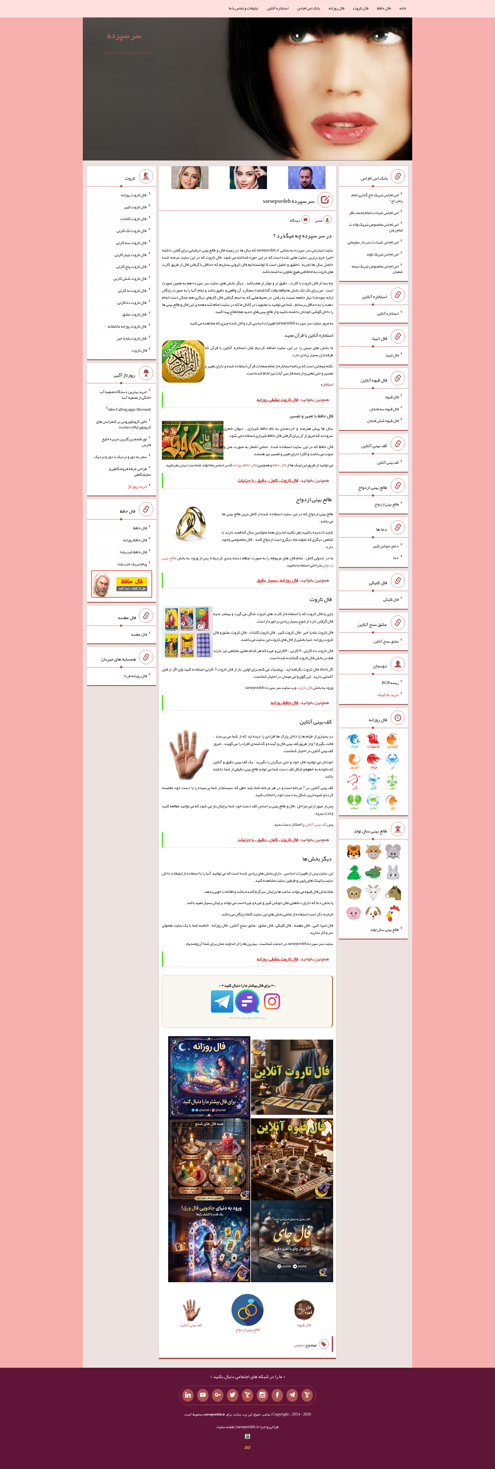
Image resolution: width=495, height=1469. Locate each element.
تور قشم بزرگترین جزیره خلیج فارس (126, 442)
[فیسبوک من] (277, 1395)
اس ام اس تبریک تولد (382, 254)
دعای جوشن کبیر (386, 546)
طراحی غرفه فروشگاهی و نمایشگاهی (130, 471)
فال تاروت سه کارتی (131, 243)
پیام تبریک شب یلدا (132, 564)
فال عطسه (139, 634)
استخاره (327, 384)
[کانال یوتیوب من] (203, 1395)
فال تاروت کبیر (135, 207)
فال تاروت (360, 8)
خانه (402, 8)
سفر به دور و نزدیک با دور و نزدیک (120, 457)
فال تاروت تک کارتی (132, 231)
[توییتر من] (232, 1395)
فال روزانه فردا (135, 676)
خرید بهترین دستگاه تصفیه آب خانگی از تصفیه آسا (125, 394)
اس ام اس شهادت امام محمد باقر (374, 212)
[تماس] (247, 1395)
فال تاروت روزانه (134, 195)
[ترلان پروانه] (248, 179)
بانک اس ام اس (308, 8)
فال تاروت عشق (134, 314)
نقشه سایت (225, 1427)
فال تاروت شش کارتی (130, 278)
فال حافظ (384, 8)
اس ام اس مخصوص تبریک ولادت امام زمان (376, 227)
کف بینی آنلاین (316, 824)
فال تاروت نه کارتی (132, 290)
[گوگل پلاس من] (217, 1395)
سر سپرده (124, 35)
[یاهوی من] (307, 1395)
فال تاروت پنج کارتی (131, 266)
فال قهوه (392, 397)
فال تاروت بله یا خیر (132, 338)
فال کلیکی (391, 599)
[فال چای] (292, 1242)
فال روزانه (336, 8)
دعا (396, 558)
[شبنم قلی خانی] (190, 179)
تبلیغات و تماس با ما (243, 8)
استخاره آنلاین (277, 8)
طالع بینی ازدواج (386, 504)
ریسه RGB (390, 683)
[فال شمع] (209, 1160)
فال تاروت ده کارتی (132, 302)
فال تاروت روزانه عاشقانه (127, 326)
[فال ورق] (209, 1242)
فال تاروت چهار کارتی (131, 254)
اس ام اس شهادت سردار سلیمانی (373, 242)
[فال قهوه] (292, 1160)
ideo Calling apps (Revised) (129, 409)
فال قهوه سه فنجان (384, 409)
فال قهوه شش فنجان (383, 421)
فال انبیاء (392, 355)
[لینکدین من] (188, 1395)
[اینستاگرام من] (262, 1395)
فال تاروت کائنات (133, 219)
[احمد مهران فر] (306, 179)
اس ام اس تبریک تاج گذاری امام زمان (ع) (377, 198)
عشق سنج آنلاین (386, 641)
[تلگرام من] (292, 1395)
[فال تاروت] (292, 1078)
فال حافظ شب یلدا (133, 552)
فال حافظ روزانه (245, 465)
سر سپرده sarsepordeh (289, 201)
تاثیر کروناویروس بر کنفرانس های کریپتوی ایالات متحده (123, 424)
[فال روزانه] (209, 1078)
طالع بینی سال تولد (384, 929)
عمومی (299, 1345)
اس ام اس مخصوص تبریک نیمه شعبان (377, 268)
